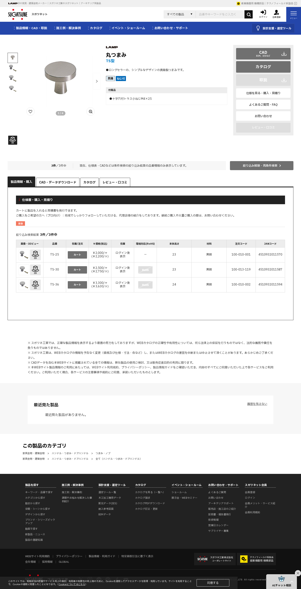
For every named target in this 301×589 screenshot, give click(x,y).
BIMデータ (104, 514)
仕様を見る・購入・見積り (263, 93)
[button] (96, 81)
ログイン (250, 498)
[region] (150, 266)
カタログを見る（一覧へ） (150, 492)
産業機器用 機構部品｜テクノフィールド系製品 (267, 3)
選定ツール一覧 (107, 492)
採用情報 (47, 562)
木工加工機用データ (109, 498)
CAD (263, 53)
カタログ (263, 67)
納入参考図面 (106, 509)
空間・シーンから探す (37, 509)
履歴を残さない (257, 404)
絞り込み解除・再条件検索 (260, 166)
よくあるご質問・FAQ (263, 105)
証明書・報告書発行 (219, 514)
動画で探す (31, 529)
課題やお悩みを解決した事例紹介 (77, 499)
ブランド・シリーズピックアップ (40, 521)
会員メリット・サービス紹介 (260, 505)
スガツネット (40, 14)
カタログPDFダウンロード (150, 503)
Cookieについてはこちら (72, 584)
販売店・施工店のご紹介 (222, 509)
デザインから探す (35, 514)
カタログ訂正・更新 (146, 509)
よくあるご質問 (217, 492)
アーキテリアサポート (221, 503)
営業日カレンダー (218, 525)
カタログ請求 (142, 498)
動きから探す (32, 503)
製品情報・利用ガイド (102, 556)
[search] (248, 14)
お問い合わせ (263, 116)
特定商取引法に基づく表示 (137, 556)
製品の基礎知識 (34, 540)
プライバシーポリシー (135, 367)
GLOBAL (64, 562)
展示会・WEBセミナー (184, 498)
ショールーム (179, 492)
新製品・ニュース (35, 534)
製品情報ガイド (163, 367)
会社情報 (30, 562)
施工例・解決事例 (72, 492)
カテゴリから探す (35, 498)
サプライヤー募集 (218, 531)
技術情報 (213, 520)
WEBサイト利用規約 (105, 367)
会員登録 (250, 492)
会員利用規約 (252, 512)
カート (77, 255)
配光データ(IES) (107, 503)
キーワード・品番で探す (39, 492)
